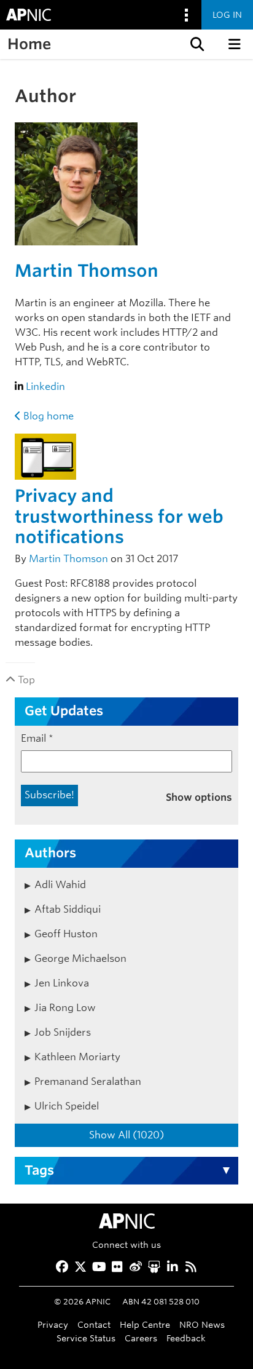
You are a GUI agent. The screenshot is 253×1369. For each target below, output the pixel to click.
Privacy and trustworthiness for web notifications (119, 516)
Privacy (52, 1324)
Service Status (85, 1338)
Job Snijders (62, 1032)
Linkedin (45, 386)
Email (37, 738)
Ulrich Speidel (66, 1106)
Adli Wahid (60, 885)
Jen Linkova (61, 983)
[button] (196, 44)
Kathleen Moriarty (77, 1057)
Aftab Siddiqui (67, 909)
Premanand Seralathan (87, 1081)
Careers (141, 1338)
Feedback (186, 1338)
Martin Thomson (86, 270)
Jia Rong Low (65, 1008)
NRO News (202, 1324)
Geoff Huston (66, 934)
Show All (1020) (126, 1135)
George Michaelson (80, 958)
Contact (94, 1324)
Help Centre (145, 1324)
